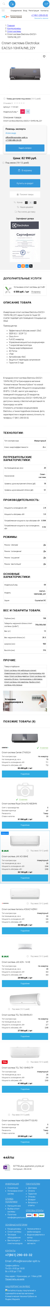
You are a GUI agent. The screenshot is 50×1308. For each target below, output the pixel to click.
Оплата (31, 1191)
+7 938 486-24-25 (13, 140)
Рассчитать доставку (26, 211)
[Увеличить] (25, 75)
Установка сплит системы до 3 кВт (29, 287)
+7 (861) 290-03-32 (39, 15)
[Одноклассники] (23, 266)
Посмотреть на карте (14, 1279)
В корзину (27, 170)
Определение (16, 11)
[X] (30, 266)
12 (28, 111)
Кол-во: (20, 202)
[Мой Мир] (27, 266)
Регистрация (34, 11)
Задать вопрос (25, 148)
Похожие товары (27, 194)
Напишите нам (14, 1206)
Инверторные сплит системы (16, 673)
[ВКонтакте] (19, 266)
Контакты (45, 11)
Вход (25, 11)
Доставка (32, 1188)
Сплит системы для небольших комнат (20, 670)
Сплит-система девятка (19, 676)
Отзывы (31, 1197)
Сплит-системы (14, 1232)
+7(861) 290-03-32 (18, 1255)
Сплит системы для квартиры (16, 682)
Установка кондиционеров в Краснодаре (14, 700)
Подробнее (25, 774)
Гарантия (32, 1194)
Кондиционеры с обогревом (30, 679)
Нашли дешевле (26, 207)
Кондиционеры (14, 1229)
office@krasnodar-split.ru (17, 137)
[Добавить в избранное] (44, 56)
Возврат (32, 1199)
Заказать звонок (41, 18)
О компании (13, 1188)
